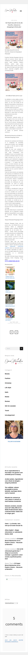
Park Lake (15, 322)
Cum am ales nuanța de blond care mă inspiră (11, 332)
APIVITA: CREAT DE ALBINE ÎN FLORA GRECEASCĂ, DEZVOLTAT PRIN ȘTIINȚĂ (16, 332)
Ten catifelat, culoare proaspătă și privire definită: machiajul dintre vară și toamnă (13, 490)
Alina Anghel (9, 530)
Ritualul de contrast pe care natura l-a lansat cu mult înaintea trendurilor (13, 499)
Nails (6, 392)
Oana (6, 523)
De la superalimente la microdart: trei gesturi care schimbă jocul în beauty (14, 472)
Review (7, 401)
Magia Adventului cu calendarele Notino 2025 (13, 532)
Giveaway (8, 383)
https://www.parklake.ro (12, 261)
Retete (7, 397)
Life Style (14, 20)
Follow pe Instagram (14, 441)
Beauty (7, 374)
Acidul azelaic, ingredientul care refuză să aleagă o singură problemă (14, 481)
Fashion (7, 378)
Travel (7, 410)
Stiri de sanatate (10, 406)
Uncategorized (10, 415)
